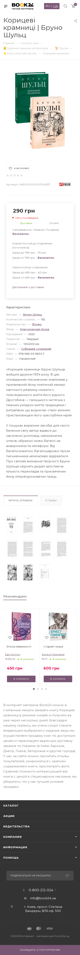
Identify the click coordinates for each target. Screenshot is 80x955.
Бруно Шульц (32, 314)
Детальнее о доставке (28, 287)
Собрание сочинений (36, 348)
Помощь (11, 857)
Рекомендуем (14, 596)
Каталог (11, 805)
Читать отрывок (20, 500)
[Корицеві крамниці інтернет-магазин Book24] (40, 110)
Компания (12, 836)
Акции (9, 816)
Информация (15, 847)
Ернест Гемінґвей (53, 654)
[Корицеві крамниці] (11, 525)
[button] (34, 689)
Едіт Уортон (12, 654)
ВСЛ (44, 658)
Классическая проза (34, 329)
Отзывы (51, 500)
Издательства (16, 826)
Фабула (10, 658)
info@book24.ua (43, 898)
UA (55, 6)
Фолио (37, 324)
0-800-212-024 (41, 890)
